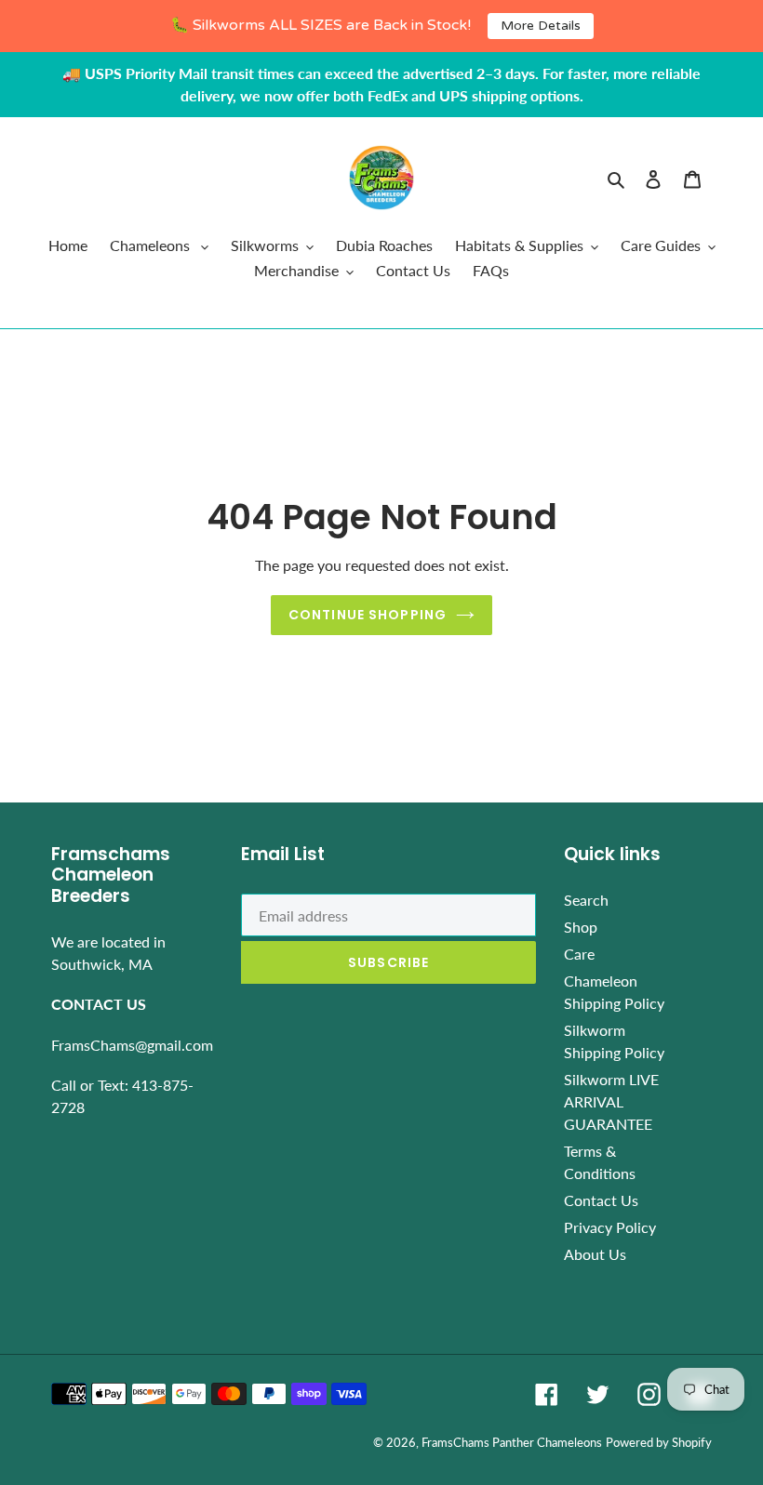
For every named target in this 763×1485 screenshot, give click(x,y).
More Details (541, 25)
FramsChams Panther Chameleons (512, 1442)
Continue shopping (367, 614)
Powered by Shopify (659, 1442)
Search (586, 899)
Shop (580, 926)
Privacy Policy (610, 1227)
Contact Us (601, 1200)
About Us (595, 1254)
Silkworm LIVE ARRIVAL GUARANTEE (611, 1101)
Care (579, 953)
